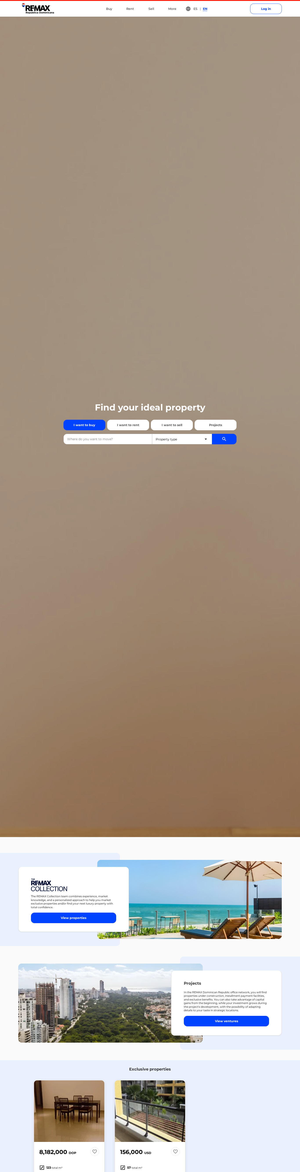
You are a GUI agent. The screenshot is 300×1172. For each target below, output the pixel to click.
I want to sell (172, 425)
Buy (109, 9)
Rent (130, 9)
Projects (215, 425)
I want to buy (84, 425)
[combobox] (108, 439)
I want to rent (128, 425)
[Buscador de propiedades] (224, 439)
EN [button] (205, 9)
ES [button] (195, 9)
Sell (151, 9)
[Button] (98, 1111)
